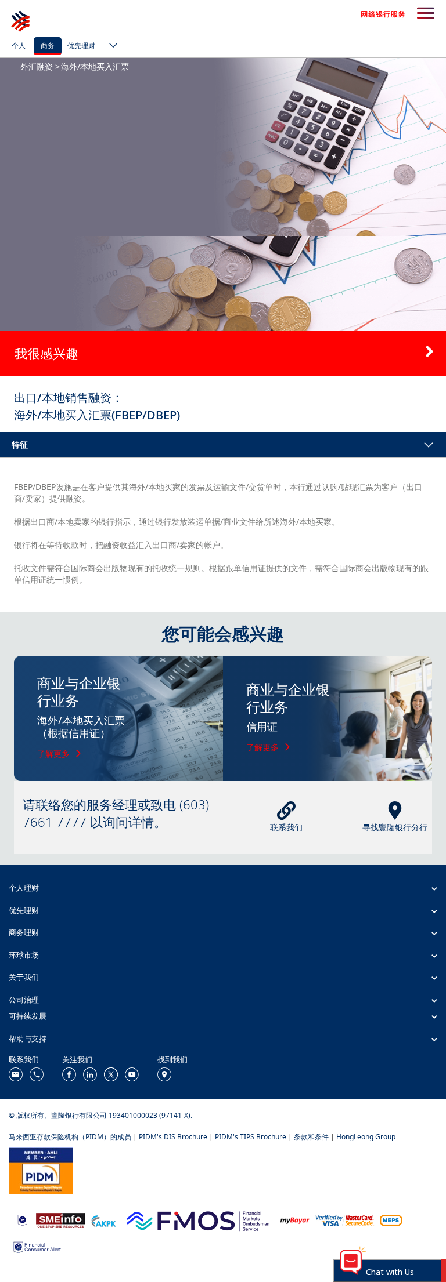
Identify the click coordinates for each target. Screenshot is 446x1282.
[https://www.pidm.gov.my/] (41, 1169)
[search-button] (425, 14)
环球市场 (24, 955)
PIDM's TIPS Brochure (250, 1137)
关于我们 (24, 977)
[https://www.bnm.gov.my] (22, 1219)
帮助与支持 (27, 1038)
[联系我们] (16, 1073)
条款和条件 (311, 1137)
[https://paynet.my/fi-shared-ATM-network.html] (390, 1219)
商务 (48, 45)
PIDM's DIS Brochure (173, 1137)
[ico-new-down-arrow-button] (110, 46)
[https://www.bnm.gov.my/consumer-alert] (37, 1246)
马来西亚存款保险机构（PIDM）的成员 (70, 1137)
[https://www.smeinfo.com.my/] (60, 1219)
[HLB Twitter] (111, 1073)
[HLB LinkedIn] (90, 1073)
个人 (19, 45)
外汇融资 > (40, 66)
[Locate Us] (164, 1073)
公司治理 (24, 999)
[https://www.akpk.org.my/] (103, 1219)
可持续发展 (27, 1016)
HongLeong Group (365, 1137)
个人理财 (24, 887)
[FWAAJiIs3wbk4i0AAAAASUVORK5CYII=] (37, 1073)
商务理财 (24, 932)
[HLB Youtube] (132, 1073)
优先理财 (81, 45)
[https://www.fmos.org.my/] (198, 1219)
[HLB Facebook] (69, 1073)
